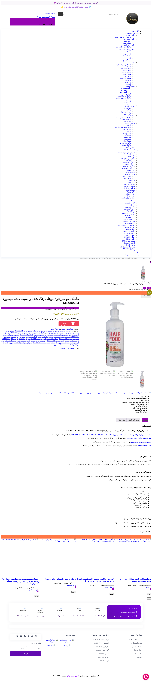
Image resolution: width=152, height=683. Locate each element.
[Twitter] (16, 637)
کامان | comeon (130, 174)
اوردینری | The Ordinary (101, 639)
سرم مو (128, 100)
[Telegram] (24, 637)
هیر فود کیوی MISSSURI (55, 341)
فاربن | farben (130, 172)
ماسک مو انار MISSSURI (23, 331)
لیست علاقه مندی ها (132, 255)
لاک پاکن (128, 84)
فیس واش (127, 139)
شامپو (129, 104)
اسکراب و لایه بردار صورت (122, 127)
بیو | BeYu (131, 211)
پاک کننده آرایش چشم (123, 117)
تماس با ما (138, 653)
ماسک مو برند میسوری (37, 333)
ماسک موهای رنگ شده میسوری (60, 337)
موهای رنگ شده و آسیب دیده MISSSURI (44, 339)
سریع (148, 594)
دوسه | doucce (130, 223)
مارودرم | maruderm (102, 646)
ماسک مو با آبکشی (124, 96)
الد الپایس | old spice (128, 159)
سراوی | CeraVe (103, 657)
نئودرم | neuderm (129, 184)
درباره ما (139, 657)
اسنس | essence (129, 200)
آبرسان (128, 125)
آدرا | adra (132, 155)
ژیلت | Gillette (130, 239)
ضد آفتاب (127, 137)
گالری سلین (135, 31)
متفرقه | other (130, 190)
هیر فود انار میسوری (72, 341)
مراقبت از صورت (129, 123)
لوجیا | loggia (130, 245)
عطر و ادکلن (130, 147)
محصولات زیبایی (129, 149)
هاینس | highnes (129, 186)
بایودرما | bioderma (129, 162)
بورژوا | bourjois (129, 210)
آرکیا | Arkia (131, 192)
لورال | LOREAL (129, 249)
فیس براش (127, 55)
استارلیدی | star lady (128, 198)
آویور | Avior (131, 196)
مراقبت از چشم (129, 115)
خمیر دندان (127, 74)
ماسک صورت (126, 145)
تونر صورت (127, 129)
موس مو (124, 90)
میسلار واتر (127, 141)
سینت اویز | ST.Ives (128, 241)
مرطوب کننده (126, 68)
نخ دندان (128, 82)
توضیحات (145, 420)
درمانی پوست (126, 113)
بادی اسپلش (127, 70)
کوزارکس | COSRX (102, 650)
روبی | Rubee (130, 235)
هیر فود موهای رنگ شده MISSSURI (45, 343)
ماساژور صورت (125, 143)
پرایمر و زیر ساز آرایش (123, 37)
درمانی (128, 131)
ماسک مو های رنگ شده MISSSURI (32, 335)
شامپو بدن (127, 76)
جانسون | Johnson (129, 221)
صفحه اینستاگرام (136, 643)
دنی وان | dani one (129, 166)
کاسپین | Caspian (129, 243)
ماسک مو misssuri (39, 331)
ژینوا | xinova (130, 170)
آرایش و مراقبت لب (128, 45)
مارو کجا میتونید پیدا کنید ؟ (46, 17)
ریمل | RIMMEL (129, 237)
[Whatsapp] (31, 637)
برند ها (137, 151)
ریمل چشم (127, 43)
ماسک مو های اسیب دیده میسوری (56, 335)
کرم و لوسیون (126, 111)
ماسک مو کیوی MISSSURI (19, 333)
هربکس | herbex (129, 188)
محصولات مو (130, 86)
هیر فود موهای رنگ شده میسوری (20, 343)
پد (130, 57)
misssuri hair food (65, 331)
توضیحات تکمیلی (133, 420)
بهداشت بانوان (126, 72)
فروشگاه (136, 251)
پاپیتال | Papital (130, 215)
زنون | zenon (126, 178)
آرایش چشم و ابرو (129, 39)
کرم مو (128, 94)
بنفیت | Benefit (130, 208)
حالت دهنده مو (126, 88)
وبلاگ (137, 253)
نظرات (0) (121, 420)
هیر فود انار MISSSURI (10, 339)
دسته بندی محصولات (132, 33)
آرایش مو (127, 51)
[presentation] (150, 598)
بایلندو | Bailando (129, 204)
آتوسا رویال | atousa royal (126, 153)
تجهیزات (128, 59)
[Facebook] (20, 637)
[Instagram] (35, 637)
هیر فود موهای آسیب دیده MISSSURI (17, 341)
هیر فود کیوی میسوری (38, 341)
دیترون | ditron (130, 227)
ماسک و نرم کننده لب (123, 47)
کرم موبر (127, 80)
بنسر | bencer (130, 161)
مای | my (132, 180)
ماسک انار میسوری (52, 331)
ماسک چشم (127, 121)
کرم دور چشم (126, 119)
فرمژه (124, 61)
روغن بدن (127, 108)
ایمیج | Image (130, 202)
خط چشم (127, 41)
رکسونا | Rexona (129, 233)
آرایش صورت (130, 35)
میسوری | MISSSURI (66, 348)
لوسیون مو (127, 102)
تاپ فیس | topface (129, 219)
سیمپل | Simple (104, 653)
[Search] (60, 14)
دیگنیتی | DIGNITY (128, 231)
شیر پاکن (128, 135)
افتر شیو (128, 66)
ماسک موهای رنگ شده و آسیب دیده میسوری (32, 337)
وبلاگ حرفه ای (137, 650)
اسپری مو (123, 92)
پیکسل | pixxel (126, 176)
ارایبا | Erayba (104, 660)
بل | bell (132, 206)
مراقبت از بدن (130, 106)
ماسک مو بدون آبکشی (123, 98)
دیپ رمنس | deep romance (126, 225)
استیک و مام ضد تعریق (123, 64)
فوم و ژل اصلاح (125, 78)
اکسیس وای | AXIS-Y (101, 643)
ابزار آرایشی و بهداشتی (127, 49)
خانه (149, 258)
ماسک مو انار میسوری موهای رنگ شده (59, 333)
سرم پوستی (127, 133)
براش (129, 53)
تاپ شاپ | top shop (128, 168)
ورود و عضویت (50, 13)
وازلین (128, 110)
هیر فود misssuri (24, 339)
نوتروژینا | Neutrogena (127, 247)
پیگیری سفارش (137, 646)
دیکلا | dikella (130, 229)
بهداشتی (132, 62)
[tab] (145, 420)
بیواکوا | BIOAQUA (128, 213)
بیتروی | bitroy (130, 164)
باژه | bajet (131, 157)
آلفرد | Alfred (130, 194)
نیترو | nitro (131, 182)
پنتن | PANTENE (129, 217)
